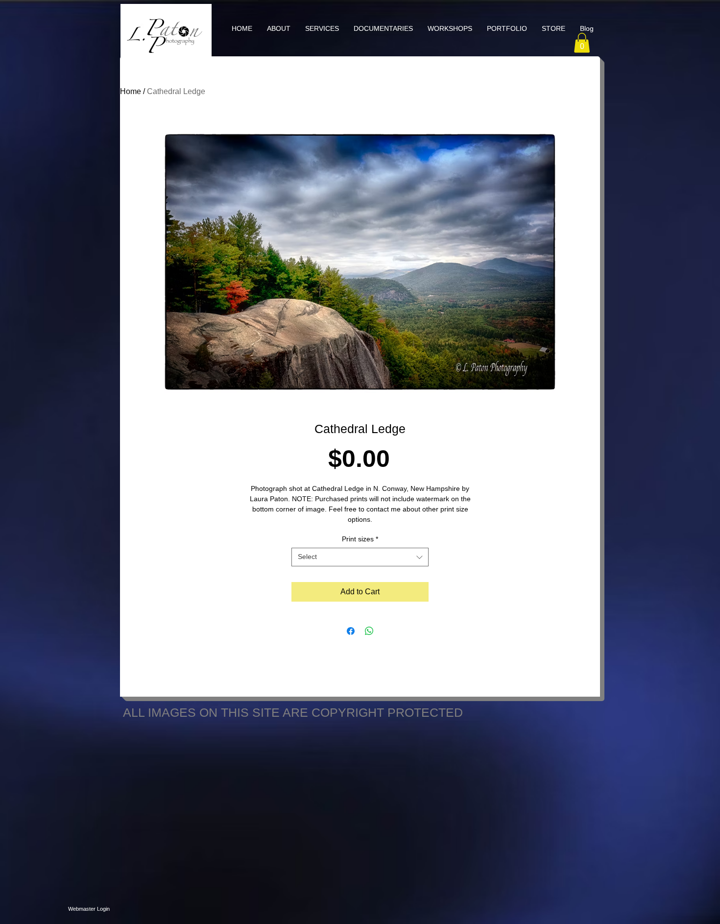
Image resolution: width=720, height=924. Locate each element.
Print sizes (360, 539)
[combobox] (360, 557)
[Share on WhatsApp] (369, 631)
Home (130, 91)
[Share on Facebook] (351, 631)
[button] (322, 28)
